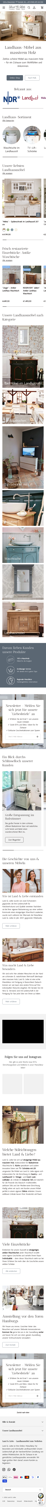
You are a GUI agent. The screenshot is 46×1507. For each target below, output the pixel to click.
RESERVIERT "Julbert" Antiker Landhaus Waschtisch (31, 291)
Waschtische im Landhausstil (11, 149)
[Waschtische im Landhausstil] (11, 135)
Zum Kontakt (10, 1345)
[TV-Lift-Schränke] (32, 135)
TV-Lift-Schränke (32, 149)
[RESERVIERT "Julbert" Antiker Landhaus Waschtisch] (32, 275)
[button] (42, 7)
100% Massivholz (9, 2)
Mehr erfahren (11, 926)
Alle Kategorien (8, 120)
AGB (3, 1501)
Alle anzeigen (7, 173)
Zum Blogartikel (14, 840)
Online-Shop (15, 78)
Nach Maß (32, 78)
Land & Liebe (12, 1497)
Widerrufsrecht (28, 1501)
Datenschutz (11, 1501)
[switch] (41, 1503)
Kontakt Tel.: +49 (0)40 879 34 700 (30, 2)
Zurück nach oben (23, 1413)
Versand (19, 1501)
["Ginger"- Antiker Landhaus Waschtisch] (11, 275)
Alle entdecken (11, 1271)
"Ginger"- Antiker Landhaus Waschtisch (10, 289)
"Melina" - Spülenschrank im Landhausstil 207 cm (20, 223)
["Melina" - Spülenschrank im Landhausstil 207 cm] (21, 198)
